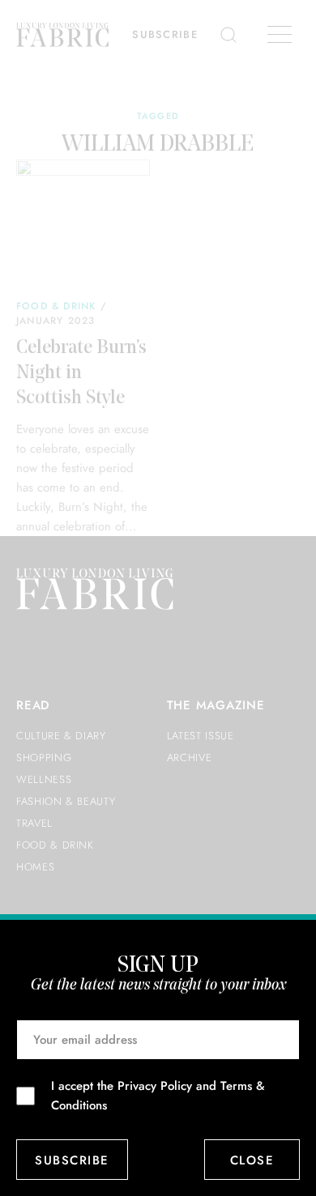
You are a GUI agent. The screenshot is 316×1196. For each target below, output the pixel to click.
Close (252, 1160)
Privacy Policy (154, 1086)
